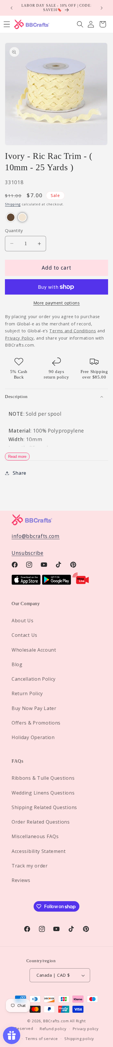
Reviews (21, 880)
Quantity (14, 230)
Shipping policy (79, 1038)
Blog (17, 664)
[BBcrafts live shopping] (81, 583)
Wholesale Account (34, 650)
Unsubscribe (27, 553)
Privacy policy (86, 1028)
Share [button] (19, 473)
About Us (23, 620)
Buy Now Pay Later (34, 708)
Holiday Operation (33, 737)
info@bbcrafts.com (36, 536)
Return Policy (27, 693)
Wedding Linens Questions (43, 793)
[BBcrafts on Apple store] (26, 583)
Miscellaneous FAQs (35, 836)
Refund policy (53, 1028)
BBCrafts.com (56, 1020)
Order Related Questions (41, 822)
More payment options (56, 303)
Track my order (30, 866)
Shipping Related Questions (44, 807)
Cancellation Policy (34, 679)
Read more (17, 456)
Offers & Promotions (36, 723)
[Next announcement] (101, 7)
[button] (80, 24)
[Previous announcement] (11, 7)
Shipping (12, 204)
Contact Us (24, 635)
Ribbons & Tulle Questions (43, 778)
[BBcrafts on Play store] (56, 583)
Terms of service (41, 1038)
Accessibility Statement (39, 851)
